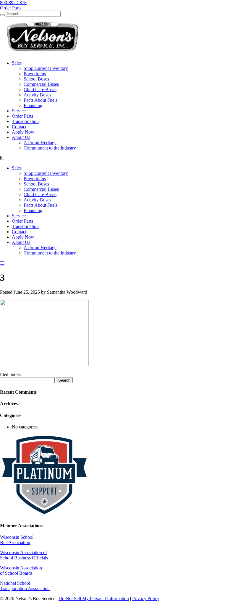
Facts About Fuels (40, 205)
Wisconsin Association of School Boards (21, 570)
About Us (21, 242)
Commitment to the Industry (50, 252)
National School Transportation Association (25, 586)
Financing (33, 210)
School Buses (36, 183)
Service (19, 215)
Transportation (25, 226)
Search (64, 380)
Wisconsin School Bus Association (16, 540)
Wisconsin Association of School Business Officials (24, 555)
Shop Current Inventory (46, 173)
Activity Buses (37, 199)
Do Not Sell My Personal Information (94, 598)
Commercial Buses (41, 189)
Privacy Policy (145, 598)
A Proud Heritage (40, 247)
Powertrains (35, 178)
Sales (17, 167)
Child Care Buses (40, 194)
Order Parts (22, 221)
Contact (19, 231)
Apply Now (23, 236)
